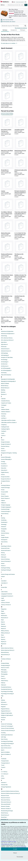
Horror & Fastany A (6, 561)
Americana (3, 346)
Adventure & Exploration (7, 331)
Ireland (3, 576)
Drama (2, 448)
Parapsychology (5, 663)
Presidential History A (6, 689)
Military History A (5, 633)
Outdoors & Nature (6, 659)
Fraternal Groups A (5, 511)
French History (4, 513)
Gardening (3, 520)
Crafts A (3, 435)
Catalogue (3, 405)
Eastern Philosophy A (6, 459)
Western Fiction (5, 795)
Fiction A (3, 494)
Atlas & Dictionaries (6, 374)
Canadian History (5, 400)
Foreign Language (5, 505)
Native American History (7, 648)
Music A (3, 637)
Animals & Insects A (6, 351)
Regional (3, 706)
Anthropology (4, 353)
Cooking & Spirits (5, 429)
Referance (3, 702)
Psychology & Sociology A (7, 693)
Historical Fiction (5, 548)
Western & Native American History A (10, 793)
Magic (2, 611)
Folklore (3, 500)
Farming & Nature (5, 485)
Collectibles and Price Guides (8, 420)
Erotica (3, 474)
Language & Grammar (6, 593)
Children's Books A (5, 411)
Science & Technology (6, 724)
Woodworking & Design (7, 810)
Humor (2, 563)
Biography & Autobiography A (8, 381)
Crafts (2, 433)
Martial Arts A (4, 617)
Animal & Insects (5, 348)
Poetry (2, 676)
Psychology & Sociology (7, 691)
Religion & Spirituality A (7, 715)
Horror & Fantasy (5, 559)
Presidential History (6, 687)
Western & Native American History (10, 791)
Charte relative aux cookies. (7, 844)
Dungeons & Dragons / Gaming (9, 453)
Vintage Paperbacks (6, 787)
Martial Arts (4, 615)
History (3, 552)
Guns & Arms (4, 541)
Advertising (4, 335)
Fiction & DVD (4, 492)
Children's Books (5, 409)
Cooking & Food (5, 426)
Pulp (2, 695)
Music (2, 635)
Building (3, 390)
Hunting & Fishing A (6, 570)
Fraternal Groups (5, 509)
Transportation (5, 761)
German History (5, 533)
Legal (2, 598)
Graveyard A (4, 539)
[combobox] (15, 5)
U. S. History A (4, 774)
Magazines (3, 609)
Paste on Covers (5, 667)
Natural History (5, 652)
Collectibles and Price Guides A (8, 422)
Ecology (3, 461)
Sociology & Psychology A (7, 743)
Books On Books (5, 383)
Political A (3, 685)
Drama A (3, 450)
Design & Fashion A (6, 444)
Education (3, 468)
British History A (5, 387)
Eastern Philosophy (6, 457)
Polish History (4, 680)
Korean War (4, 587)
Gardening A (4, 522)
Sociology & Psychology (7, 741)
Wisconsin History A (6, 802)
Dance (2, 439)
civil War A (3, 418)
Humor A (3, 565)
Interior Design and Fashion (8, 574)
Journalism (3, 580)
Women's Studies (5, 806)
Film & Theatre (5, 496)
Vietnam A (3, 782)
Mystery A (3, 641)
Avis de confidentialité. (21, 846)
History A (3, 554)
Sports (2, 750)
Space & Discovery (5, 745)
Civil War (3, 416)
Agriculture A (4, 344)
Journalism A (4, 583)
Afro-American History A (7, 340)
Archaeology (4, 359)
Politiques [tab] (22, 30)
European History (5, 481)
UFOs (2, 776)
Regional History (5, 708)
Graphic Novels (4, 537)
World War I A (4, 819)
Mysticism (3, 643)
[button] (25, 25)
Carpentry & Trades (6, 403)
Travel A (3, 767)
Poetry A (3, 678)
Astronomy (4, 372)
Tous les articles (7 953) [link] (7, 113)
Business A (3, 394)
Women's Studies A (6, 808)
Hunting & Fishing (5, 567)
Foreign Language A (6, 507)
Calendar (3, 398)
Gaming (3, 518)
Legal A (3, 600)
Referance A (4, 704)
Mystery (3, 639)
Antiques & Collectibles (7, 357)
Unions (2, 778)
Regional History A (5, 711)
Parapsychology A (5, 665)
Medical (3, 624)
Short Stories (4, 739)
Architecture (4, 364)
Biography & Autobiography (8, 379)
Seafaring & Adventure (7, 734)
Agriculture (4, 342)
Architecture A (4, 366)
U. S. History (4, 771)
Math (2, 620)
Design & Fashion (5, 442)
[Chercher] (26, 5)
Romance (3, 717)
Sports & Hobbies (5, 752)
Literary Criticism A (6, 604)
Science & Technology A (7, 726)
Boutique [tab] (5, 30)
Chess (2, 407)
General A (3, 526)
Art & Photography (5, 368)
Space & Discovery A (6, 747)
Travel (2, 765)
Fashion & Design (5, 487)
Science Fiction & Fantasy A (8, 730)
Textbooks (3, 758)
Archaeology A (4, 361)
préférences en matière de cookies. (8, 841)
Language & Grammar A (7, 596)
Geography (4, 528)
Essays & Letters (5, 476)
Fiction (2, 489)
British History (4, 385)
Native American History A (7, 650)
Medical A (3, 626)
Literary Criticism (5, 602)
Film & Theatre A (5, 498)
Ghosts (3, 535)
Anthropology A (5, 355)
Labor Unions (4, 591)
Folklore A (3, 502)
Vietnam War (4, 784)
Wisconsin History (5, 800)
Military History (5, 630)
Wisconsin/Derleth (5, 804)
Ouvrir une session (19, 2)
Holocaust (3, 557)
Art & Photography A (6, 370)
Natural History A (5, 654)
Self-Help (3, 737)
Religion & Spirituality (6, 713)
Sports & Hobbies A (6, 754)
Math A (3, 622)
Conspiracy (4, 424)
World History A (5, 815)
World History (4, 813)
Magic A (3, 613)
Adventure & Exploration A (7, 333)
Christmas (3, 413)
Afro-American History (6, 338)
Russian (3, 719)
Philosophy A (4, 672)
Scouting (3, 732)
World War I (4, 817)
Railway (3, 700)
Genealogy (3, 524)
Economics (3, 463)
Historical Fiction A (5, 550)
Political (3, 682)
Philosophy (3, 669)
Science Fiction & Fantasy (7, 728)
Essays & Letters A (5, 479)
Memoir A (3, 628)
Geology (3, 531)
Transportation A (5, 763)
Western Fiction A (5, 797)
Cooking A (3, 431)
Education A (4, 470)
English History (5, 472)
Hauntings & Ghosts (6, 546)
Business (3, 392)
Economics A (4, 466)
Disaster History (5, 446)
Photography (4, 674)
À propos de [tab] (14, 30)
